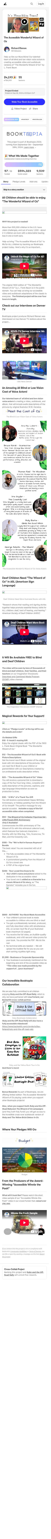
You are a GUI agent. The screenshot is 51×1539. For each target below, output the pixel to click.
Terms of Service (35, 1251)
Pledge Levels (19, 181)
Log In (41, 4)
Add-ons (33, 181)
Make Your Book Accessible (24, 102)
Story (5, 181)
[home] (5, 3)
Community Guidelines (18, 1251)
